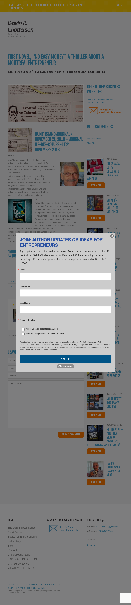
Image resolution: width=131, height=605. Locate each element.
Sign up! (65, 358)
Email (22, 270)
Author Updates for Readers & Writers (42, 328)
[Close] (112, 236)
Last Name (25, 303)
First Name (25, 286)
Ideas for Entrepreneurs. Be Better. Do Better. (45, 333)
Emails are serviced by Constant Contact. (41, 349)
